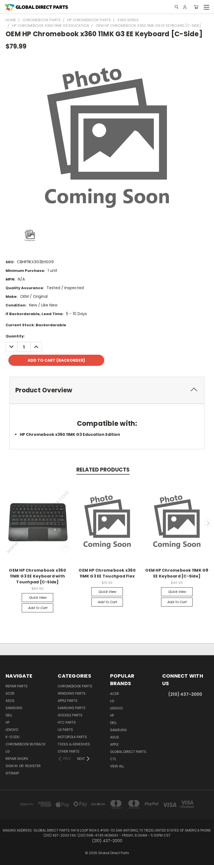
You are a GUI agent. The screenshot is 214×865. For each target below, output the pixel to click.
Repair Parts (17, 686)
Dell (9, 715)
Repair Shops (17, 758)
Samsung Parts (72, 707)
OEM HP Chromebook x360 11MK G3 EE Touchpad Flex (107, 573)
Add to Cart (37, 607)
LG (8, 751)
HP (7, 722)
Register (33, 765)
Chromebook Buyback (25, 744)
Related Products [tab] (103, 469)
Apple (114, 744)
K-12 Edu (13, 736)
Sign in (12, 765)
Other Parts (68, 751)
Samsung (14, 707)
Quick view (38, 597)
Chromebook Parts (75, 686)
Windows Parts (72, 693)
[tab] (107, 390)
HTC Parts (67, 722)
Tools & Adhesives (74, 744)
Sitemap (12, 773)
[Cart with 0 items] (196, 7)
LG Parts (65, 729)
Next (207, 522)
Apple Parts (67, 700)
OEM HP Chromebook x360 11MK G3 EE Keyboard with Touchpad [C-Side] (37, 576)
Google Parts (70, 715)
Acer (10, 693)
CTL (113, 759)
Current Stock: (36, 325)
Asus (10, 700)
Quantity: (15, 336)
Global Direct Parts (128, 751)
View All (117, 766)
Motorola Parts (72, 736)
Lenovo (12, 729)
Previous (6, 522)
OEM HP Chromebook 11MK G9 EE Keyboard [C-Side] (176, 573)
